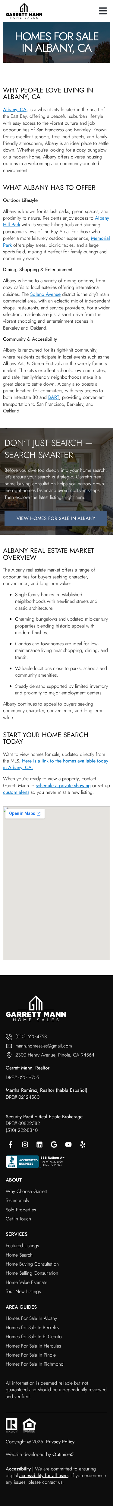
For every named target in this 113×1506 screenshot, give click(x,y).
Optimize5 (63, 1454)
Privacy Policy (60, 1441)
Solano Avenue (45, 294)
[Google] (54, 1144)
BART (53, 397)
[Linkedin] (39, 1144)
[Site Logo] (24, 11)
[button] (102, 10)
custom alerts (16, 792)
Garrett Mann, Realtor (27, 1067)
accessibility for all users (43, 1475)
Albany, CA (15, 109)
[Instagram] (25, 1144)
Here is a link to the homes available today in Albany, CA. (55, 764)
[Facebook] (10, 1144)
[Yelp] (83, 1144)
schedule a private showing (63, 785)
